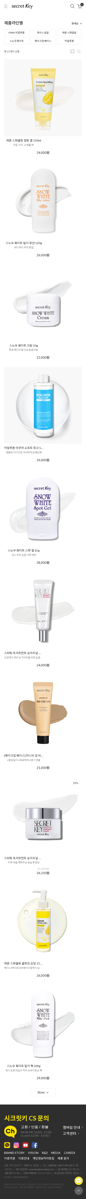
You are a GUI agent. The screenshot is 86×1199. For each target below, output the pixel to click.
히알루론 (69, 40)
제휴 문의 (63, 1158)
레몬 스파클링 (69, 32)
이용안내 (23, 1158)
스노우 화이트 (17, 40)
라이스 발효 (43, 32)
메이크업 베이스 (43, 40)
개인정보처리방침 (43, 1158)
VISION (33, 1152)
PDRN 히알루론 (17, 32)
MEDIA (56, 1152)
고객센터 (69, 1133)
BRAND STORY (14, 1152)
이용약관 (9, 1158)
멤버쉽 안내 (71, 1127)
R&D (45, 1152)
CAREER (69, 1152)
